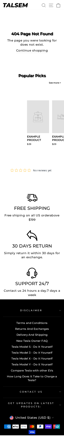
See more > (55, 82)
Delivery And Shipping (32, 334)
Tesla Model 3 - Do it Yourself (32, 352)
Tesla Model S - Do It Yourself (32, 346)
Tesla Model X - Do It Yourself (31, 358)
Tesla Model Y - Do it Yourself (32, 364)
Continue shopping (32, 50)
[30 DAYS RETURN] (32, 236)
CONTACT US (31, 391)
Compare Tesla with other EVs (32, 370)
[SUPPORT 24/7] (32, 274)
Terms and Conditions (31, 323)
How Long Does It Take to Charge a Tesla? (32, 378)
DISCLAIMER (31, 310)
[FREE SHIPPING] (32, 198)
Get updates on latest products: (31, 405)
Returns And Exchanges (32, 329)
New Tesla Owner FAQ (32, 340)
